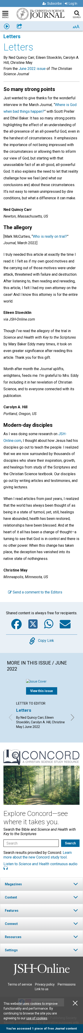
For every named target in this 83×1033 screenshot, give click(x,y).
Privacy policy (45, 984)
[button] (41, 884)
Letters (23, 710)
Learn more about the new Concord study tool (37, 854)
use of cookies (36, 1018)
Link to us (41, 989)
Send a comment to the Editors (37, 592)
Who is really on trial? (50, 236)
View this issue (41, 691)
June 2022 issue (32, 68)
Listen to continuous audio (40, 864)
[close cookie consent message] (75, 1003)
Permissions (67, 984)
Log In (73, 3)
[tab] (41, 884)
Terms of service (20, 984)
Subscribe (54, 3)
